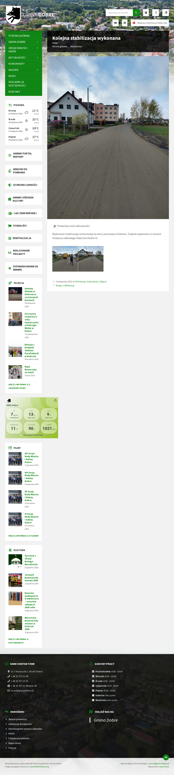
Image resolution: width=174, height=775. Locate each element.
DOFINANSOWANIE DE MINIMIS (25, 268)
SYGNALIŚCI (20, 225)
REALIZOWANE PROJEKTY (21, 252)
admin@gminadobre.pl (158, 763)
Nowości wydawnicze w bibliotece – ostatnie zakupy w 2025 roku (32, 600)
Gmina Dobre (106, 720)
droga (59, 285)
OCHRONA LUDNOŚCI (25, 184)
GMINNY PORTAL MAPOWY (22, 155)
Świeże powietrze (17, 719)
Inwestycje (92, 281)
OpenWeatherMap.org (39, 766)
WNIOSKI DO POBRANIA (20, 170)
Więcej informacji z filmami (23, 535)
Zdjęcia (103, 281)
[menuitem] (23, 36)
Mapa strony (14, 743)
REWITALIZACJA (22, 238)
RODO (11, 733)
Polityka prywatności (19, 738)
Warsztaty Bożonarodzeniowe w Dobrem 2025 (31, 623)
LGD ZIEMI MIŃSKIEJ (25, 213)
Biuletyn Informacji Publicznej (152, 22)
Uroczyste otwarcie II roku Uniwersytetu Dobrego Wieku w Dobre (32, 322)
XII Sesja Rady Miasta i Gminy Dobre (31, 496)
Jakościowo (164, 766)
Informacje (80, 281)
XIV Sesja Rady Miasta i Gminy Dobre (31, 457)
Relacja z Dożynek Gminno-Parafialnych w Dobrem (32, 350)
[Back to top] (166, 757)
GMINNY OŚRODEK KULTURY (23, 199)
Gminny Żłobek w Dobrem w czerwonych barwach (31, 294)
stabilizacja (68, 285)
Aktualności (76, 46)
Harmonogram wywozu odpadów (25, 728)
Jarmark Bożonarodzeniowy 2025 (31, 577)
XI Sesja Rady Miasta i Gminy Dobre (31, 518)
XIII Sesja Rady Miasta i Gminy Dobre (31, 477)
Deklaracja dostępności (20, 724)
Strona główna (59, 46)
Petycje (12, 747)
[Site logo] (30, 24)
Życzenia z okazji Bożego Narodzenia (31, 560)
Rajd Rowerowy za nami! (31, 369)
